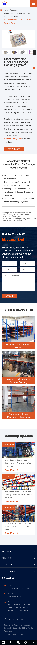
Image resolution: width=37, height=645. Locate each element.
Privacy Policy (18, 634)
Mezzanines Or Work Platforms (16, 13)
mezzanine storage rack (13, 139)
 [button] (2, 52)
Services (6, 558)
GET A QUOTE (14, 149)
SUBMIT (9, 296)
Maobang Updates (18, 435)
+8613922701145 (14, 596)
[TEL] (11, 642)
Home (6, 10)
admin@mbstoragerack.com (18, 588)
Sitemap (7, 634)
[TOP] (33, 642)
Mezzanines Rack (11, 16)
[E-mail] (3, 642)
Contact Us (8, 578)
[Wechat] (18, 642)
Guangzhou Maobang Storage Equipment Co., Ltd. (18, 628)
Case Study (8, 565)
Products (13, 10)
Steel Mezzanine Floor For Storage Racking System (18, 21)
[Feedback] (26, 642)
